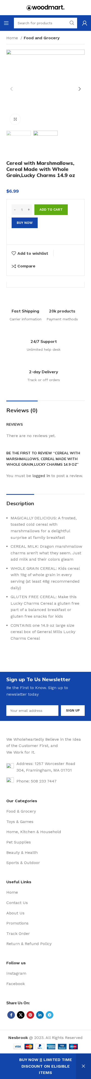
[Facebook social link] (11, 1015)
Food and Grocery (42, 37)
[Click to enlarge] (15, 119)
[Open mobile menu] (6, 23)
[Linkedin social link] (40, 1015)
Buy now (25, 223)
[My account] (85, 23)
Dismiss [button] (83, 1066)
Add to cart (51, 209)
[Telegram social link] (49, 1015)
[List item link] (45, 811)
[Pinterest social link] (30, 1015)
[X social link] (21, 1015)
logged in (41, 475)
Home (12, 37)
